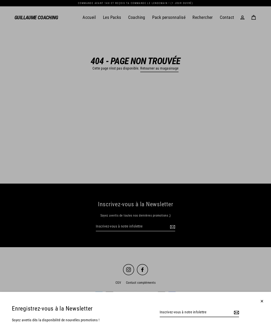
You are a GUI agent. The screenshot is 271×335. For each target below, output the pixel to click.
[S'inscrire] (236, 312)
